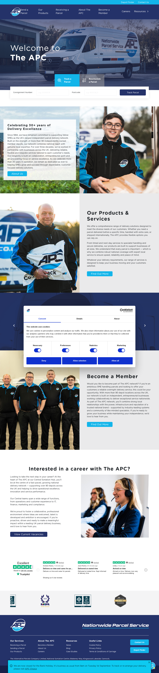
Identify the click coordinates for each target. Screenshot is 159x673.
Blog (68, 648)
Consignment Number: (23, 92)
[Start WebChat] (151, 665)
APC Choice (31, 668)
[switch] (65, 350)
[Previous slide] (14, 325)
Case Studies (71, 651)
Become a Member (46, 645)
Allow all (115, 361)
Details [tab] (80, 319)
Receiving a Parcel (18, 645)
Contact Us (143, 2)
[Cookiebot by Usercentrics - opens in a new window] (122, 310)
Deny (44, 361)
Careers (41, 651)
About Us (17, 173)
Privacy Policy (95, 648)
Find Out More (100, 274)
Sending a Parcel (17, 648)
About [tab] (116, 319)
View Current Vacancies (28, 534)
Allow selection (79, 361)
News (68, 645)
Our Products (16, 651)
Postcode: (76, 92)
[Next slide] (145, 325)
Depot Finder (127, 2)
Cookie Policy (95, 645)
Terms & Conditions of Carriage (102, 651)
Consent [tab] (42, 319)
